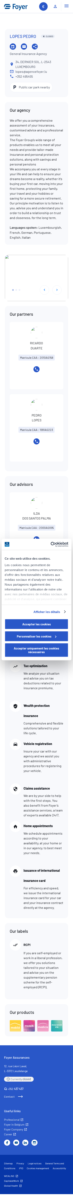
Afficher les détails (46, 611)
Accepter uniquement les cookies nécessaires (36, 650)
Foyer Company (13, 1129)
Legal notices (35, 1163)
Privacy (20, 1163)
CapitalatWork (11, 1180)
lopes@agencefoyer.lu (31, 71)
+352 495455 (24, 76)
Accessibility (59, 1168)
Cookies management (38, 1168)
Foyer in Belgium (14, 1124)
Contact (9, 1096)
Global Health (11, 1185)
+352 (16, 1089)
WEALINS (9, 1175)
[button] (13, 290)
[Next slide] (57, 290)
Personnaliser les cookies (34, 636)
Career (8, 1134)
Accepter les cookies (36, 624)
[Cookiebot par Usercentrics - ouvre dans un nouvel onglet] (51, 544)
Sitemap (8, 1163)
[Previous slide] (44, 290)
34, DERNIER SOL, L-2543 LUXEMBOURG (33, 64)
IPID (21, 1168)
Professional (11, 1119)
